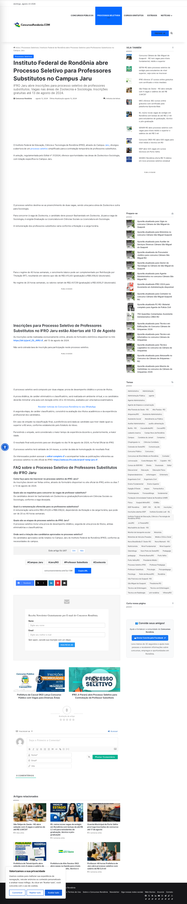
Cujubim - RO (165, 461)
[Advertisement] (66, 123)
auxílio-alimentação (156, 423)
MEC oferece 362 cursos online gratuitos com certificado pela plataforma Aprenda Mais (152, 104)
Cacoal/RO (161, 428)
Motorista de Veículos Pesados (139, 537)
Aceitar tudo (53, 892)
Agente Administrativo (136, 400)
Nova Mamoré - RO (162, 542)
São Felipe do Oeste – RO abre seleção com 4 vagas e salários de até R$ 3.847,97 (29, 827)
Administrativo (133, 391)
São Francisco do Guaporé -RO (140, 579)
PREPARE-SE (160, 33)
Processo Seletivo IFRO (137, 565)
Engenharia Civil (134, 479)
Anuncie (160, 892)
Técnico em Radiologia (136, 593)
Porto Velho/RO (133, 560)
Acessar (114, 731)
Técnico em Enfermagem (159, 588)
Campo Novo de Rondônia (155, 433)
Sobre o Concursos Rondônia (95, 892)
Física (130, 502)
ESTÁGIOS (152, 15)
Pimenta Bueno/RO (146, 555)
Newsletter (114, 892)
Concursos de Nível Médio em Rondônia (143, 456)
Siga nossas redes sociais (132, 892)
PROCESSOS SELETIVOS (108, 15)
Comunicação (154, 447)
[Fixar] (41, 749)
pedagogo (132, 555)
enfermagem (151, 475)
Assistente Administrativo (152, 414)
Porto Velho (162, 555)
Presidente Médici (150, 560)
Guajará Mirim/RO (143, 502)
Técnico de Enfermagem (137, 588)
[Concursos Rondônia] (31, 24)
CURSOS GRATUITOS (133, 15)
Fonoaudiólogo (148, 493)
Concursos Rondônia (23, 98)
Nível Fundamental (148, 546)
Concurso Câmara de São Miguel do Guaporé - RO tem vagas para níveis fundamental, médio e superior (154, 58)
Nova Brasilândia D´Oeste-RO (139, 542)
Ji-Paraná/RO (143, 523)
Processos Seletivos (30, 47)
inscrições (168, 507)
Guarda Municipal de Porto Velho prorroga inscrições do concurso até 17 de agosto (102, 827)
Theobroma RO (155, 583)
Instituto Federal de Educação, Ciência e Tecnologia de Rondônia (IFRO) (149, 517)
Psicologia (151, 569)
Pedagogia (167, 551)
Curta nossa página (136, 603)
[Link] (60, 749)
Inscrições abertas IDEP (137, 512)
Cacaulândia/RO (146, 428)
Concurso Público (134, 451)
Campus (131, 437)
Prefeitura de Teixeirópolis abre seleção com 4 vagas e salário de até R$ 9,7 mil (28, 866)
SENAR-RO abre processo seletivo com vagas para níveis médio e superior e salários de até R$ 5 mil (155, 130)
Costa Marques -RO (148, 461)
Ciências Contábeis (151, 442)
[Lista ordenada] (45, 749)
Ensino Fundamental (135, 484)
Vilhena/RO (167, 593)
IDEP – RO (147, 507)
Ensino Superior (153, 484)
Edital (169, 465)
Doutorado (159, 465)
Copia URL (83, 571)
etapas (146, 489)
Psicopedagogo (165, 569)
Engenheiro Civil (150, 479)
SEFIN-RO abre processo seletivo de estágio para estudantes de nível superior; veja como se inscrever (154, 70)
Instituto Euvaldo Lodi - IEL (160, 512)
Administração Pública (136, 396)
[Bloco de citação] (52, 749)
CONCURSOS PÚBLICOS (82, 15)
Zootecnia (100, 562)
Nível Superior (165, 546)
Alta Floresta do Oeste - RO (138, 410)
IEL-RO (157, 507)
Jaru (107, 145)
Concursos (149, 451)
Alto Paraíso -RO (159, 410)
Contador (165, 456)
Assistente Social (134, 419)
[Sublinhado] (37, 749)
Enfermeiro (164, 475)
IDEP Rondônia (133, 507)
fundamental (162, 493)
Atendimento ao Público (154, 419)
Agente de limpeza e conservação (141, 405)
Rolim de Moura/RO (146, 574)
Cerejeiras (161, 437)
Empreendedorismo (135, 475)
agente (151, 396)
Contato (169, 892)
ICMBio (156, 502)
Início (17, 47)
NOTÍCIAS (165, 15)
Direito (148, 465)
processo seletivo (39, 148)
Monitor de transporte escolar (139, 532)
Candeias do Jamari (145, 437)
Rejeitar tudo (35, 892)
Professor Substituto (77, 562)
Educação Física (159, 470)
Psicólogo (131, 574)
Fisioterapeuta (133, 493)
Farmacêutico (158, 489)
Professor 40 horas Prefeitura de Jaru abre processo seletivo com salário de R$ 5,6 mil (102, 866)
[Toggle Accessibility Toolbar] (4, 447)
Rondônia (161, 574)
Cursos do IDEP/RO (135, 465)
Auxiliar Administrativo (136, 423)
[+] (67, 749)
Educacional (132, 470)
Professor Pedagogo (157, 565)
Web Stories (150, 892)
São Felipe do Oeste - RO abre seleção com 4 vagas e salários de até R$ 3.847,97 (155, 92)
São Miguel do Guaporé (137, 583)
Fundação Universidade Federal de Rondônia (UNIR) (148, 498)
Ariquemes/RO (133, 414)
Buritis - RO (132, 428)
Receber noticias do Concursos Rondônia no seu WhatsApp (67, 406)
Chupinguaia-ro (134, 442)
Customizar (17, 892)
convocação (132, 461)
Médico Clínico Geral (163, 537)
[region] (35, 883)
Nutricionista (133, 546)
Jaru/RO (54, 562)
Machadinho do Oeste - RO (138, 528)
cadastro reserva (134, 433)
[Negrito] (29, 749)
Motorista (157, 532)
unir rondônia (154, 593)
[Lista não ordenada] (49, 749)
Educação (145, 470)
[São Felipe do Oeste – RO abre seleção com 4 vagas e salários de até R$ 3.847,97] (29, 812)
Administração (148, 391)
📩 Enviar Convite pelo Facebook (149, 638)
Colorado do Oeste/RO (136, 447)
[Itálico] (33, 749)
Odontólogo (132, 551)
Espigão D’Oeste (134, 489)
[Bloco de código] (56, 749)
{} (64, 749)
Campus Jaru (36, 562)
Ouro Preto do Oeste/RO (150, 551)
